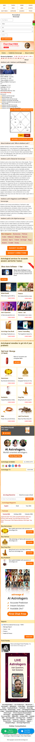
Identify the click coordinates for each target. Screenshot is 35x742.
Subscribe (30, 469)
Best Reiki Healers (26, 736)
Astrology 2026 (10, 717)
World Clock (29, 704)
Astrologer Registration (23, 722)
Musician (24, 237)
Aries (4, 5)
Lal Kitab (28, 714)
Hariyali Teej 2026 (13, 518)
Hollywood (10, 237)
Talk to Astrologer (10, 731)
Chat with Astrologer (27, 731)
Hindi (17, 506)
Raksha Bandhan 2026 (20, 520)
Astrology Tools (20, 717)
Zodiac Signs (21, 706)
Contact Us (15, 719)
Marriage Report (7, 627)
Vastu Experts (14, 734)
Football (11, 242)
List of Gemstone (19, 704)
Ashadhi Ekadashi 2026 (22, 516)
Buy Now (7, 433)
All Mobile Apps (28, 461)
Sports (11, 239)
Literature (5, 239)
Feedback (29, 717)
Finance (5, 631)
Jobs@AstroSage (10, 722)
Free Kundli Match (12, 708)
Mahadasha (13, 706)
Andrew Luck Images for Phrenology (11, 108)
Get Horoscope (6, 39)
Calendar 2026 (29, 514)
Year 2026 (28, 506)
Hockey (17, 242)
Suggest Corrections (17, 253)
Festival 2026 (6, 514)
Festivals (5, 511)
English (6, 506)
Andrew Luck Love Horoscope (9, 99)
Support (29, 721)
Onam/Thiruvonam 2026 (7, 520)
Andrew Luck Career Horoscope (10, 100)
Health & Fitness (7, 633)
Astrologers (4, 706)
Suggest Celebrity (17, 248)
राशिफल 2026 (15, 716)
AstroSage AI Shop (7, 704)
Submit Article (6, 719)
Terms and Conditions (19, 721)
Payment (29, 719)
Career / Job (6, 629)
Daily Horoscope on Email (26, 495)
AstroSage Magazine (9, 503)
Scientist (4, 242)
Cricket (4, 237)
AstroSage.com (24, 739)
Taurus (13, 5)
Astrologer (24, 239)
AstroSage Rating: (5, 92)
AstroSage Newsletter (9, 495)
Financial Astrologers (24, 734)
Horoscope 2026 (5, 716)
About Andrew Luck (7, 97)
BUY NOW (4, 279)
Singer (30, 239)
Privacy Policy (7, 721)
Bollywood (18, 237)
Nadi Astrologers (15, 736)
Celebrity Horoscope (15, 53)
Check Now (11, 298)
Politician (24, 234)
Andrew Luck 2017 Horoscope (9, 105)
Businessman (16, 234)
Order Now (29, 636)
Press (18, 709)
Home (4, 53)
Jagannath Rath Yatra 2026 (8, 516)
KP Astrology (11, 709)
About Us (22, 719)
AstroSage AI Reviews (18, 714)
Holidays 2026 (17, 514)
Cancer (30, 5)
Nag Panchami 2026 (23, 518)
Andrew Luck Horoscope (8, 95)
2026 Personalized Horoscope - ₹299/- (13, 625)
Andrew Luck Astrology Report (10, 106)
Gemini (21, 5)
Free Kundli (22, 708)
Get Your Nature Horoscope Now (21, 110)
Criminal (16, 239)
